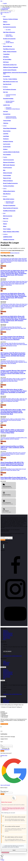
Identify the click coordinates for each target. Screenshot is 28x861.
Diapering (5, 221)
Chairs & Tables (9, 202)
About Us (5, 630)
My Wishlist (6, 663)
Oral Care (5, 111)
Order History (6, 662)
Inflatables (6, 56)
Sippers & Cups (7, 178)
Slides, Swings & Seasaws (9, 51)
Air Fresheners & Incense (9, 89)
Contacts (2, 680)
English (5, 3)
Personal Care (6, 114)
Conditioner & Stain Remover (13, 109)
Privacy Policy (6, 636)
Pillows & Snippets (8, 180)
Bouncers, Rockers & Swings (10, 19)
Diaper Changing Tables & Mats (11, 231)
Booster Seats (9, 36)
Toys (4, 43)
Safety (5, 188)
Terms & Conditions (8, 635)
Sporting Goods (7, 84)
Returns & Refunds (7, 634)
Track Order (6, 664)
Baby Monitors (7, 193)
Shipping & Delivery (8, 633)
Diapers (5, 223)
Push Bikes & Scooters (9, 49)
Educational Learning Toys (10, 64)
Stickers (5, 149)
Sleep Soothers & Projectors (10, 208)
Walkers (5, 21)
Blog (4, 639)
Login (4, 661)
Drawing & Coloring (8, 141)
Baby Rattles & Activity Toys (10, 81)
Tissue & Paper (7, 120)
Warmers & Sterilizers (9, 162)
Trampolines (6, 54)
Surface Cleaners (10, 101)
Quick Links (3, 667)
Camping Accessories (8, 239)
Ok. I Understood (4, 723)
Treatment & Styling (11, 94)
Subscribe (3, 539)
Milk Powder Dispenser (9, 165)
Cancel (14, 850)
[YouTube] (15, 625)
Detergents (8, 107)
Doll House (6, 62)
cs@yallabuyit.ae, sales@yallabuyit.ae (12, 656)
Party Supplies (7, 154)
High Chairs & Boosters (9, 32)
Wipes (4, 226)
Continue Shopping (5, 252)
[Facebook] (15, 576)
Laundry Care (6, 105)
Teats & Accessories (8, 159)
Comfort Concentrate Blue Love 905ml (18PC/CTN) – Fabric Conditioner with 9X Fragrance (12, 447)
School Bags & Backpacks (9, 128)
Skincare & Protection (11, 118)
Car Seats (8, 29)
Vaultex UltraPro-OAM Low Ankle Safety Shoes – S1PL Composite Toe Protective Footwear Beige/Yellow (12, 431)
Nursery (5, 196)
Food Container (7, 175)
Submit (2, 794)
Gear (4, 16)
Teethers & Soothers (8, 186)
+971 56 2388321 (7, 651)
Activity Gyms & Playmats (9, 70)
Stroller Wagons (10, 42)
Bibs (4, 170)
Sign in (2, 12)
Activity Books (7, 146)
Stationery (6, 138)
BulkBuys (5, 86)
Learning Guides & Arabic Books (11, 152)
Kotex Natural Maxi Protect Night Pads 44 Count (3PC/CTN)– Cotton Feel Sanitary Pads (14, 478)
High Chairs (8, 34)
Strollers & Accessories (9, 38)
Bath (4, 213)
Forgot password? (5, 749)
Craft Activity (6, 144)
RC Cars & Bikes (7, 59)
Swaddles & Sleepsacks (9, 210)
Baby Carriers (6, 24)
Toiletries (5, 123)
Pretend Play (6, 76)
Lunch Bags (6, 136)
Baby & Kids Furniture (8, 199)
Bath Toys (5, 218)
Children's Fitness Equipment (10, 67)
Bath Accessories (7, 216)
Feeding (5, 157)
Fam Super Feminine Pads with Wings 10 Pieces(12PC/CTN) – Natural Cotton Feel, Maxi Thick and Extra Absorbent (12, 338)
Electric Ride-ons (7, 46)
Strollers (8, 41)
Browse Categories (14, 252)
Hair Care (5, 92)
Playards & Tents (10, 201)
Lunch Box (5, 133)
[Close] (1, 790)
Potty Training (6, 229)
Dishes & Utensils (7, 172)
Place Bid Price (5, 791)
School (5, 125)
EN (1, 1)
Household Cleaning (8, 98)
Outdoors (5, 234)
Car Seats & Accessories (9, 27)
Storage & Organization (9, 205)
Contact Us (6, 631)
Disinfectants (9, 102)
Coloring (8, 96)
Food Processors (7, 167)
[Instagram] (15, 601)
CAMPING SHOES (7, 236)
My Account (3, 696)
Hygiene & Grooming (11, 116)
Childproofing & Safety (9, 191)
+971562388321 (6, 8)
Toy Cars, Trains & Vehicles (10, 79)
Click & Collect (6, 638)
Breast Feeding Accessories (10, 183)
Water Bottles (6, 131)
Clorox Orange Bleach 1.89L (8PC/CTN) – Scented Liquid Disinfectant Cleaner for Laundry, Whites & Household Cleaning (12, 464)
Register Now (4, 755)
